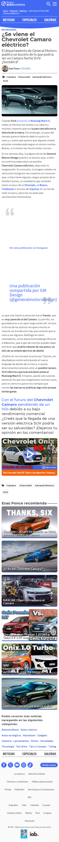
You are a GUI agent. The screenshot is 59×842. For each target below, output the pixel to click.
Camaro (11, 77)
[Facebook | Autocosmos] (4, 765)
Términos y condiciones (17, 781)
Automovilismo (10, 729)
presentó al (23, 121)
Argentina (13, 805)
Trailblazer (8, 189)
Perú (38, 813)
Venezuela (29, 820)
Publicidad (19, 789)
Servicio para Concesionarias (41, 789)
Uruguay (48, 813)
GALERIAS (50, 19)
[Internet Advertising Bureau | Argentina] (34, 834)
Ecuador (46, 805)
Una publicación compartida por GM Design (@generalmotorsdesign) (33, 292)
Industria (7, 740)
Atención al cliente (36, 773)
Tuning (52, 746)
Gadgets (42, 735)
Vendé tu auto (49, 765)
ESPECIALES (29, 19)
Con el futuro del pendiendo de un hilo (27, 404)
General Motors (41, 77)
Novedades (9, 29)
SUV (5, 80)
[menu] (55, 4)
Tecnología (8, 746)
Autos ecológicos (11, 735)
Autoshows (29, 735)
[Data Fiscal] (24, 834)
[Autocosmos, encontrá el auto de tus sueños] (13, 4)
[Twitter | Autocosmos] (10, 765)
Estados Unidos (14, 813)
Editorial (14, 10)
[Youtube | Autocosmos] (17, 765)
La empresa (19, 773)
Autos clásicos (29, 729)
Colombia (34, 805)
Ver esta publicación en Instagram (29, 248)
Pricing (8, 789)
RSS (29, 797)
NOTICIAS (9, 19)
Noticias (23, 10)
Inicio (5, 10)
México (28, 813)
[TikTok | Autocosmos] (30, 765)
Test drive (21, 746)
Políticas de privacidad (42, 781)
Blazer (43, 185)
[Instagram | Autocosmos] (23, 765)
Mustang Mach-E (40, 121)
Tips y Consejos (38, 746)
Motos (35, 740)
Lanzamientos (21, 740)
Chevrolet (24, 77)
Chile (24, 805)
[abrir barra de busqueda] (48, 4)
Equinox (34, 189)
